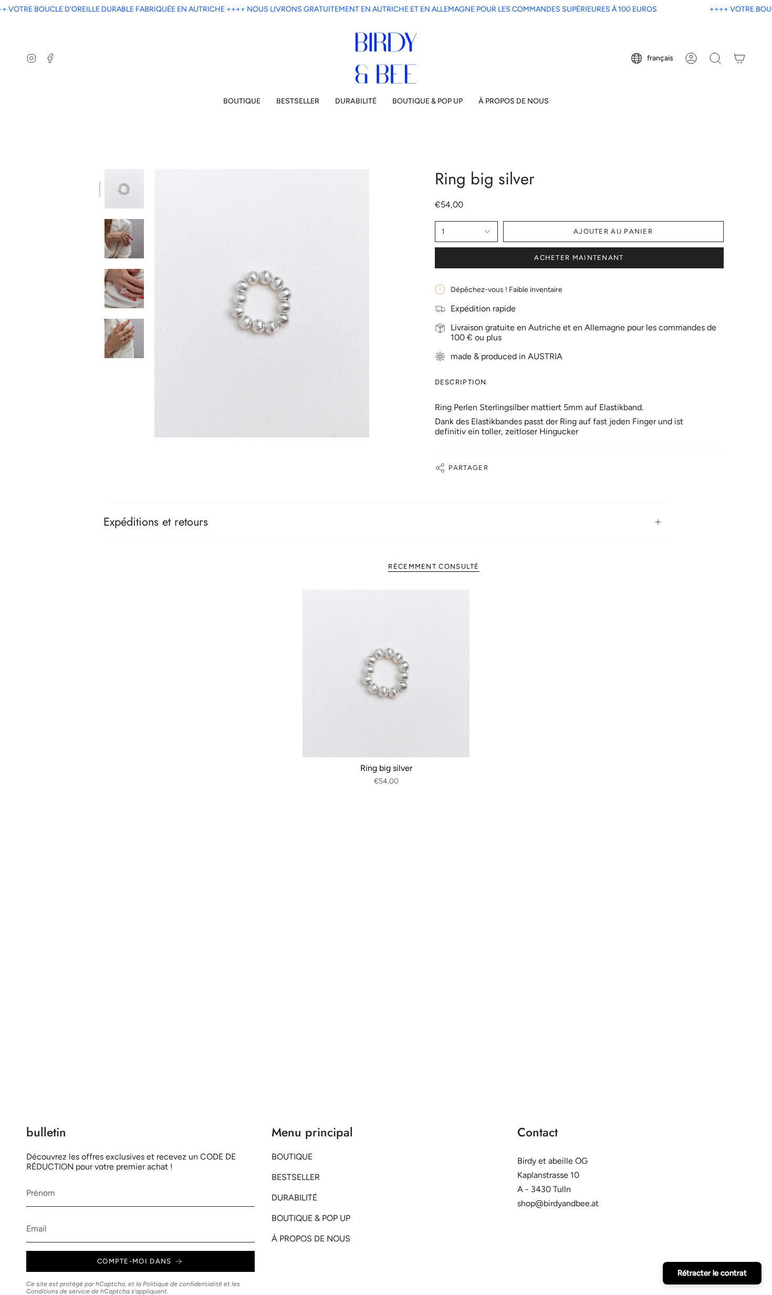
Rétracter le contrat (712, 1273)
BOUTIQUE (292, 1157)
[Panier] (739, 58)
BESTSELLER (296, 1177)
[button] (241, 101)
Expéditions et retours (155, 522)
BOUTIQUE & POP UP (311, 1218)
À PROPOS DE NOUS (311, 1239)
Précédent (154, 303)
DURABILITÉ (294, 1198)
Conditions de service (58, 1291)
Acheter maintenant (578, 258)
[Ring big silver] (386, 673)
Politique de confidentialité (182, 1284)
